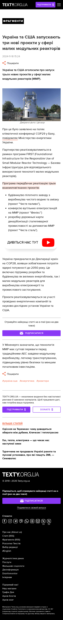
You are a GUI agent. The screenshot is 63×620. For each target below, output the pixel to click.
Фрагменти (8, 539)
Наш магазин (9, 588)
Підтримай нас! (10, 584)
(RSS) (11, 535)
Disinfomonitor (9, 573)
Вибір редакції (10, 547)
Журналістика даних (13, 558)
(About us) (16, 532)
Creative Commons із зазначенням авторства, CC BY (32, 609)
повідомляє (10, 138)
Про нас (6, 532)
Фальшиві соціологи (13, 566)
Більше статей (12, 423)
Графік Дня (8, 592)
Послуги (6, 562)
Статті (5, 535)
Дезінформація (10, 569)
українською (23, 611)
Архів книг (8, 599)
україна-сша (10, 380)
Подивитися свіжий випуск (31, 507)
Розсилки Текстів (11, 543)
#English (6, 551)
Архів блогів (9, 596)
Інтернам (7, 577)
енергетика (27, 380)
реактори (43, 380)
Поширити (12, 63)
